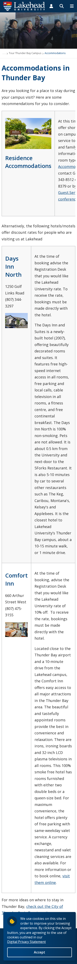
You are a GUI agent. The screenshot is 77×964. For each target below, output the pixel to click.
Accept (39, 952)
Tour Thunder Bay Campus (25, 53)
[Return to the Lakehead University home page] (24, 6)
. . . (4, 53)
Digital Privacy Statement (26, 941)
